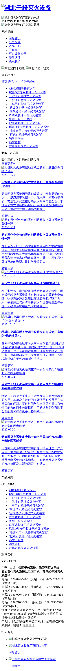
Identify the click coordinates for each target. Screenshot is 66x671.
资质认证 (15, 57)
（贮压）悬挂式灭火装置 (25, 96)
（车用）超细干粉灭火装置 (26, 103)
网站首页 (15, 38)
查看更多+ (8, 163)
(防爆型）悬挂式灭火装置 (25, 107)
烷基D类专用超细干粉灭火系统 (29, 126)
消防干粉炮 (28, 81)
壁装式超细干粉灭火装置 (25, 115)
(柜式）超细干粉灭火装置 (25, 134)
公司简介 (15, 42)
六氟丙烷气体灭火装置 (23, 146)
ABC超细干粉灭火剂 (22, 88)
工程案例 (15, 49)
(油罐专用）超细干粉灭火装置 (28, 130)
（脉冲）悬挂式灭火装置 (25, 100)
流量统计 (28, 625)
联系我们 (15, 61)
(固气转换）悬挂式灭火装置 (27, 111)
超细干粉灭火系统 (20, 119)
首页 (4, 81)
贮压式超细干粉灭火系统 (25, 123)
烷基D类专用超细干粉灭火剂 (27, 92)
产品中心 (15, 46)
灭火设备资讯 (17, 53)
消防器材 (15, 142)
